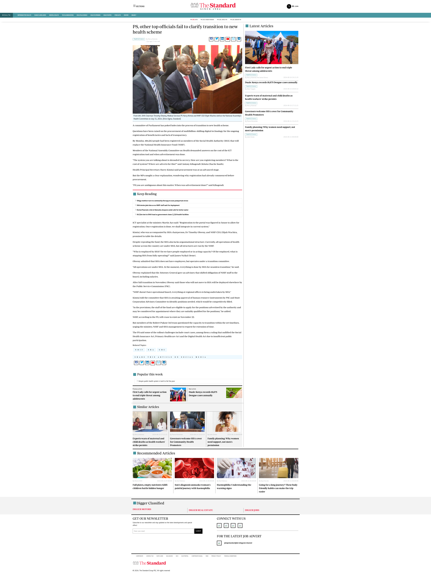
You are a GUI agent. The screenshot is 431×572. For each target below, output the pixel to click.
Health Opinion (95, 15)
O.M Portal (184, 556)
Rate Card (160, 556)
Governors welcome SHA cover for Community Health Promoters (186, 441)
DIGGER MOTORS (142, 509)
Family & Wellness (40, 15)
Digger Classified (150, 503)
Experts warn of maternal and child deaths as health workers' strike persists (149, 441)
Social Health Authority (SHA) (215, 140)
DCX (177, 556)
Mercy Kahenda (152, 39)
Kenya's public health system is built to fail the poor (157, 381)
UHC (162, 349)
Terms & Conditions (230, 556)
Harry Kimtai (167, 169)
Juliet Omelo (213, 434)
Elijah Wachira (229, 232)
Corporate (139, 556)
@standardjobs (232, 543)
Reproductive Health (24, 15)
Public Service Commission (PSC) (153, 286)
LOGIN (296, 6)
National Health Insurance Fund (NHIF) (164, 144)
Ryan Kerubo (265, 481)
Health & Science (82, 15)
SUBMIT (198, 531)
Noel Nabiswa (181, 481)
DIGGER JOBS (252, 510)
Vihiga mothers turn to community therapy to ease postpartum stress (162, 201)
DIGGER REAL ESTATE (201, 510)
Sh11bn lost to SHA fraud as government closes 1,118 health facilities (163, 215)
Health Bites (107, 15)
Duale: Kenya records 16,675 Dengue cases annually (271, 82)
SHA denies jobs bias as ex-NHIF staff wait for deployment (158, 205)
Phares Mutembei (177, 434)
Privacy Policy (216, 556)
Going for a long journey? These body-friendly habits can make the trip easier (278, 488)
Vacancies (169, 556)
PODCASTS (118, 15)
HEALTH (6, 15)
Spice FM (223, 19)
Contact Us (149, 556)
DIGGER (134, 15)
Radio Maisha (208, 19)
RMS (207, 556)
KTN (195, 19)
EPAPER (126, 15)
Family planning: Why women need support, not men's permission (223, 441)
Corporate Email (197, 556)
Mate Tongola (251, 89)
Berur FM (236, 19)
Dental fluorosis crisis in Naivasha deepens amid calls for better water (162, 210)
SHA (151, 349)
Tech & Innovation (68, 15)
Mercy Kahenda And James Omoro (257, 77)
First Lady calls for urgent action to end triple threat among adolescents (150, 395)
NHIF (139, 349)
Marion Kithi (138, 481)
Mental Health (54, 15)
